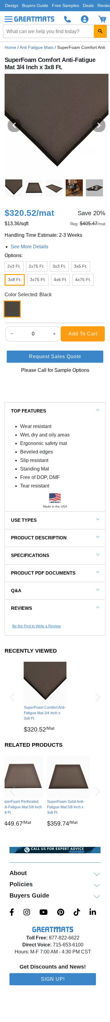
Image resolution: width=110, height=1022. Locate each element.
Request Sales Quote (55, 356)
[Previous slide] (14, 125)
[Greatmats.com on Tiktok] (77, 912)
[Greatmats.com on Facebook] (11, 912)
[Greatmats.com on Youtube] (43, 912)
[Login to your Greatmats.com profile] (84, 19)
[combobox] (55, 31)
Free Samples (65, 5)
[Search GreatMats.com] (100, 31)
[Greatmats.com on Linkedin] (93, 912)
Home (10, 47)
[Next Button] (97, 697)
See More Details (29, 246)
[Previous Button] (12, 697)
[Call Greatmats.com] (67, 19)
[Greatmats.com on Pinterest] (60, 912)
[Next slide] (98, 125)
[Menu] (8, 19)
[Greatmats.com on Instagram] (27, 912)
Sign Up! (53, 979)
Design (11, 5)
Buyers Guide (35, 5)
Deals (88, 5)
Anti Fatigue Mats (36, 47)
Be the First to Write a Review (36, 626)
